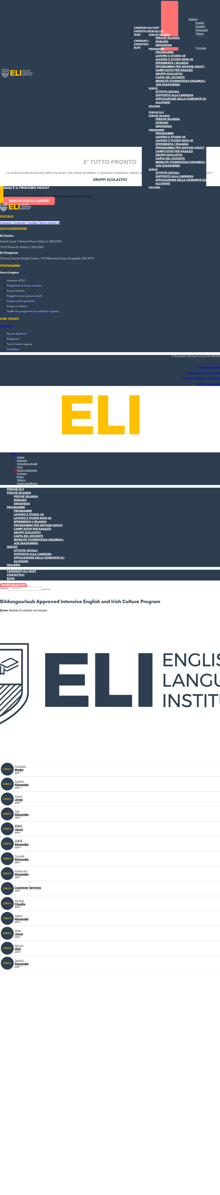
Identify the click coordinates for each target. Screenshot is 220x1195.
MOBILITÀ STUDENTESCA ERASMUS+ (181, 81)
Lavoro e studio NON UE (174, 59)
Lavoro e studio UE (171, 56)
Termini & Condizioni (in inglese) (201, 378)
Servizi (153, 88)
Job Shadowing (168, 85)
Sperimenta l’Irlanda (172, 63)
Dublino (162, 41)
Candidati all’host (21, 571)
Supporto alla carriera (174, 95)
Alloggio (163, 102)
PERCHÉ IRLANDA (159, 35)
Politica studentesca (208, 384)
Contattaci (15, 575)
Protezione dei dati (209, 367)
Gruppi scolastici (169, 74)
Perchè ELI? (156, 31)
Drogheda (164, 45)
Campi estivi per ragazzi (174, 70)
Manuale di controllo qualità (204, 372)
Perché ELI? (6, 325)
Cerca (4, 588)
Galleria (154, 106)
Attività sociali (167, 92)
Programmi (156, 49)
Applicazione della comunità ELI (181, 99)
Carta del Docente (170, 77)
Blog (137, 34)
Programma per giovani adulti (180, 67)
